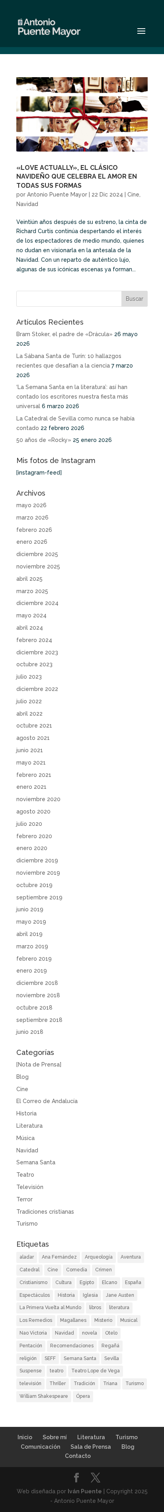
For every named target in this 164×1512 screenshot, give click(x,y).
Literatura (29, 1126)
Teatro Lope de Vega (95, 1371)
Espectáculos (35, 1295)
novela (89, 1333)
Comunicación (40, 1447)
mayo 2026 (31, 505)
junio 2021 (29, 750)
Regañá (110, 1346)
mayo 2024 (31, 615)
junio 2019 (29, 909)
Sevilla (111, 1358)
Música (25, 1138)
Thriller (57, 1383)
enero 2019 (31, 970)
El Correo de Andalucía (47, 1101)
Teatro (25, 1174)
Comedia (76, 1270)
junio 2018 (29, 1032)
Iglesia (90, 1295)
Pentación (31, 1346)
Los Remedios (36, 1320)
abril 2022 (29, 713)
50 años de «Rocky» (43, 440)
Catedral (29, 1270)
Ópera (83, 1396)
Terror (24, 1199)
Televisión (29, 1187)
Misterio (103, 1320)
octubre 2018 (34, 1007)
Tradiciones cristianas (45, 1211)
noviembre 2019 (38, 873)
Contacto (78, 1456)
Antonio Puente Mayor (57, 194)
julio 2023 (29, 676)
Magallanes (73, 1320)
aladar (27, 1257)
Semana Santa (35, 1162)
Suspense (31, 1371)
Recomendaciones (72, 1346)
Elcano (109, 1282)
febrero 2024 (34, 640)
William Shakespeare (44, 1396)
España (133, 1282)
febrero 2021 (33, 775)
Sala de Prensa (90, 1447)
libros (95, 1307)
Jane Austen (120, 1295)
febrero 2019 (34, 958)
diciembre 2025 (37, 554)
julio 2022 (29, 701)
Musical (128, 1320)
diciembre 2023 (37, 652)
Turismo (27, 1223)
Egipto (87, 1282)
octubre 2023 (34, 664)
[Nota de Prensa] (38, 1064)
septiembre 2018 (39, 1020)
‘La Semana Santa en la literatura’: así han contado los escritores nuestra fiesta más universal (72, 396)
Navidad (27, 204)
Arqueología (99, 1257)
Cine (133, 194)
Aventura (131, 1257)
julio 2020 (29, 824)
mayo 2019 (31, 921)
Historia (26, 1113)
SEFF (50, 1358)
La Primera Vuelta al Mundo (50, 1307)
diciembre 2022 (37, 689)
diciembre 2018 (37, 983)
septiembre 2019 (39, 897)
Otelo (111, 1333)
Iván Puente (85, 1491)
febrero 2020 (34, 836)
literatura (119, 1307)
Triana (110, 1383)
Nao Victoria (33, 1333)
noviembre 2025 (38, 566)
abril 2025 (29, 579)
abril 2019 (29, 934)
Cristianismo (33, 1282)
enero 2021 (31, 787)
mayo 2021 (31, 762)
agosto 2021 (33, 738)
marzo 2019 (32, 946)
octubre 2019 (34, 885)
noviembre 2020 (38, 799)
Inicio (25, 1437)
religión (28, 1358)
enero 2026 (31, 542)
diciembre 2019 (37, 860)
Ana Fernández (59, 1257)
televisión (30, 1383)
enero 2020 (31, 848)
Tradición (84, 1383)
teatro (56, 1371)
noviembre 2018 (38, 995)
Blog (22, 1077)
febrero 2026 (34, 530)
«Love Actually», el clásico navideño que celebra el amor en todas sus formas (76, 176)
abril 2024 (29, 628)
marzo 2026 (32, 517)
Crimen (103, 1270)
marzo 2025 (32, 591)
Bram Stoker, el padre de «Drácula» (64, 334)
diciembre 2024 (37, 603)
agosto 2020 (33, 811)
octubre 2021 (34, 725)
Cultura (63, 1282)
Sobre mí (55, 1437)
